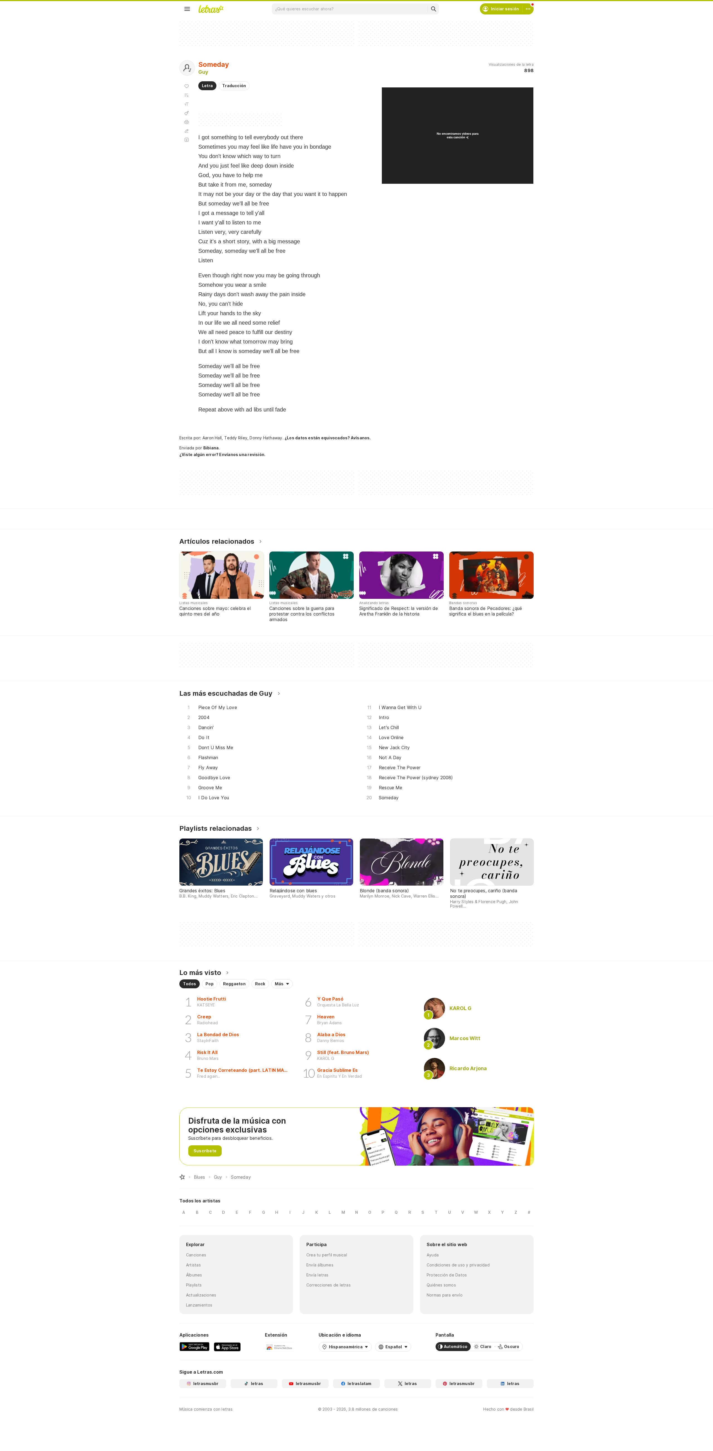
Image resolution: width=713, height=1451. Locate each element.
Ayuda (433, 1255)
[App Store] (227, 1346)
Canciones (196, 1255)
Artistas (193, 1265)
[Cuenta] (528, 8)
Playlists (194, 1285)
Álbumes (194, 1275)
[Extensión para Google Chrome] (279, 1346)
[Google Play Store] (194, 1346)
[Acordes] (186, 113)
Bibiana (211, 447)
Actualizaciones (201, 1295)
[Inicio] (182, 1177)
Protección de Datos (447, 1275)
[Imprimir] (186, 122)
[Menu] (187, 8)
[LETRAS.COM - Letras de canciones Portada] (211, 8)
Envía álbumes (319, 1265)
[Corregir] (186, 131)
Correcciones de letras (328, 1285)
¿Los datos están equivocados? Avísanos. (328, 437)
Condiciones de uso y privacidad (458, 1265)
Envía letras (317, 1275)
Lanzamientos (199, 1305)
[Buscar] (433, 8)
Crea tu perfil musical (326, 1255)
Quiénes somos (441, 1285)
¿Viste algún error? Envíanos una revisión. (222, 454)
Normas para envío (445, 1295)
